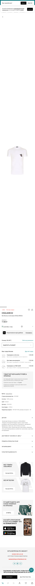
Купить (8, 513)
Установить (29, 332)
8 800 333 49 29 (17, 554)
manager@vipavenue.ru (17, 559)
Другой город (29, 351)
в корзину (9, 577)
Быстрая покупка (25, 577)
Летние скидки (10, 309)
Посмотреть (9, 473)
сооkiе (22, 10)
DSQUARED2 (9, 393)
